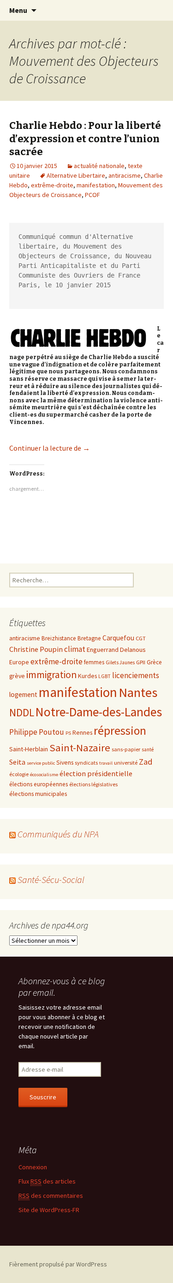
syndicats (86, 762)
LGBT (104, 676)
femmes (94, 662)
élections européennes (38, 784)
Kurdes (87, 676)
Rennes (82, 732)
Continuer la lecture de (49, 448)
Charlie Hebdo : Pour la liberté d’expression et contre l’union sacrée (85, 138)
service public (41, 763)
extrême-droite (52, 185)
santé (148, 749)
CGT (141, 638)
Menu (18, 10)
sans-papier (126, 749)
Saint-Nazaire (79, 747)
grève (17, 676)
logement (23, 694)
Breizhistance (59, 638)
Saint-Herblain (28, 749)
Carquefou (118, 637)
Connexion (32, 1167)
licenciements (135, 675)
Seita (17, 761)
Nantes (138, 692)
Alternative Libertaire (76, 175)
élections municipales (38, 794)
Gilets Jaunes (120, 662)
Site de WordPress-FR (48, 1210)
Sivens (64, 762)
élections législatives (93, 784)
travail (106, 763)
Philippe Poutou (36, 732)
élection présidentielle (96, 773)
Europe (19, 662)
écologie (19, 774)
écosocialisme (44, 775)
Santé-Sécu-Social (51, 879)
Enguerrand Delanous (116, 649)
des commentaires (50, 1195)
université (125, 762)
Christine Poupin (36, 649)
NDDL (21, 712)
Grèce (154, 662)
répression (120, 730)
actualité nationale (99, 166)
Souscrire (43, 1097)
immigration (51, 674)
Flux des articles (47, 1181)
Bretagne (89, 638)
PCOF (92, 195)
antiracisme (124, 175)
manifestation (96, 185)
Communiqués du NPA (58, 834)
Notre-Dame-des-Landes (99, 712)
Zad (146, 761)
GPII (140, 662)
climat (74, 649)
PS (68, 733)
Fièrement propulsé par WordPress (58, 1264)
